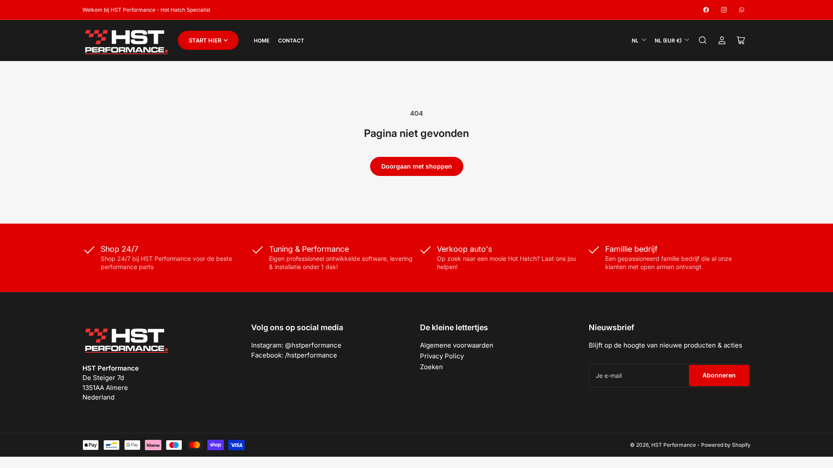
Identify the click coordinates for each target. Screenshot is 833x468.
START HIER (205, 40)
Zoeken (431, 367)
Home (261, 40)
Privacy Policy (442, 356)
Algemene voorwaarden (456, 345)
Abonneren (719, 375)
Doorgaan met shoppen (416, 166)
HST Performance (673, 445)
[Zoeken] (702, 40)
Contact (291, 40)
